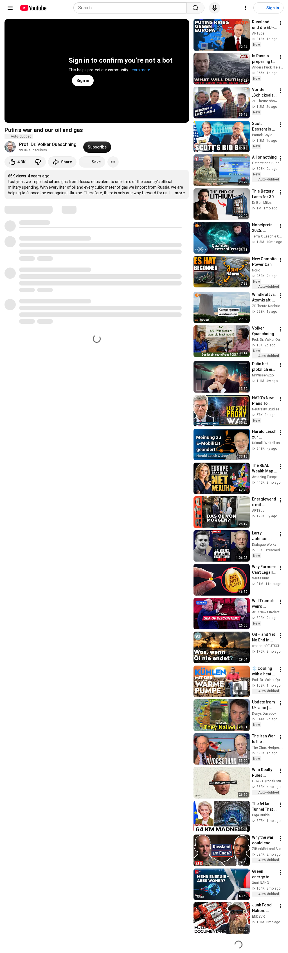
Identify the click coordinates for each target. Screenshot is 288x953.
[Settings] (245, 7)
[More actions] (113, 162)
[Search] (195, 7)
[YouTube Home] (33, 8)
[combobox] (131, 7)
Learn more (140, 70)
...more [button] (178, 193)
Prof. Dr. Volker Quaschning (47, 144)
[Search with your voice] (214, 7)
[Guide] (10, 7)
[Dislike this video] (38, 162)
